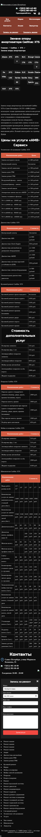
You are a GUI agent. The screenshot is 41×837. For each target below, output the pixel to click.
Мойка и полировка (10, 770)
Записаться (20, 732)
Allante (4, 57)
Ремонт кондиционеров (12, 789)
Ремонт (6, 781)
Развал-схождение (10, 778)
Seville (24, 78)
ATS (10, 57)
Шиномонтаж (8, 823)
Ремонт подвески (10, 792)
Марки (20, 19)
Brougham (30, 57)
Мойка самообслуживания (13, 773)
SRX (36, 78)
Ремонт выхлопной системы (14, 784)
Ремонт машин (9, 741)
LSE (10, 78)
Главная (4, 48)
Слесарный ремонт (10, 811)
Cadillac (14, 48)
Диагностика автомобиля (13, 755)
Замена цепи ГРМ (10, 758)
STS (36, 83)
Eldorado (17, 72)
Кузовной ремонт (10, 764)
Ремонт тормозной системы (14, 803)
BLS (23, 57)
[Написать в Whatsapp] (20, 836)
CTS (30, 62)
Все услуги (7, 20)
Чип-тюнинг (8, 820)
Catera (37, 57)
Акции (20, 26)
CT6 (23, 62)
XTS (21, 48)
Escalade (30, 72)
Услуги (3, 134)
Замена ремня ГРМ (10, 760)
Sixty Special (30, 80)
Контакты (7, 26)
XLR (4, 89)
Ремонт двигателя (10, 786)
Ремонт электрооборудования (14, 808)
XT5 (10, 89)
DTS (10, 72)
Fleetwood (37, 72)
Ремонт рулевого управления (14, 794)
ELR (23, 72)
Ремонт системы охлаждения (14, 797)
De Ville (4, 74)
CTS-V (37, 64)
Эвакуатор (33, 26)
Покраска (7, 775)
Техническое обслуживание (13, 814)
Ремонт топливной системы (13, 800)
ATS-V (17, 59)
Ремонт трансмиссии (11, 805)
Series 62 (17, 80)
